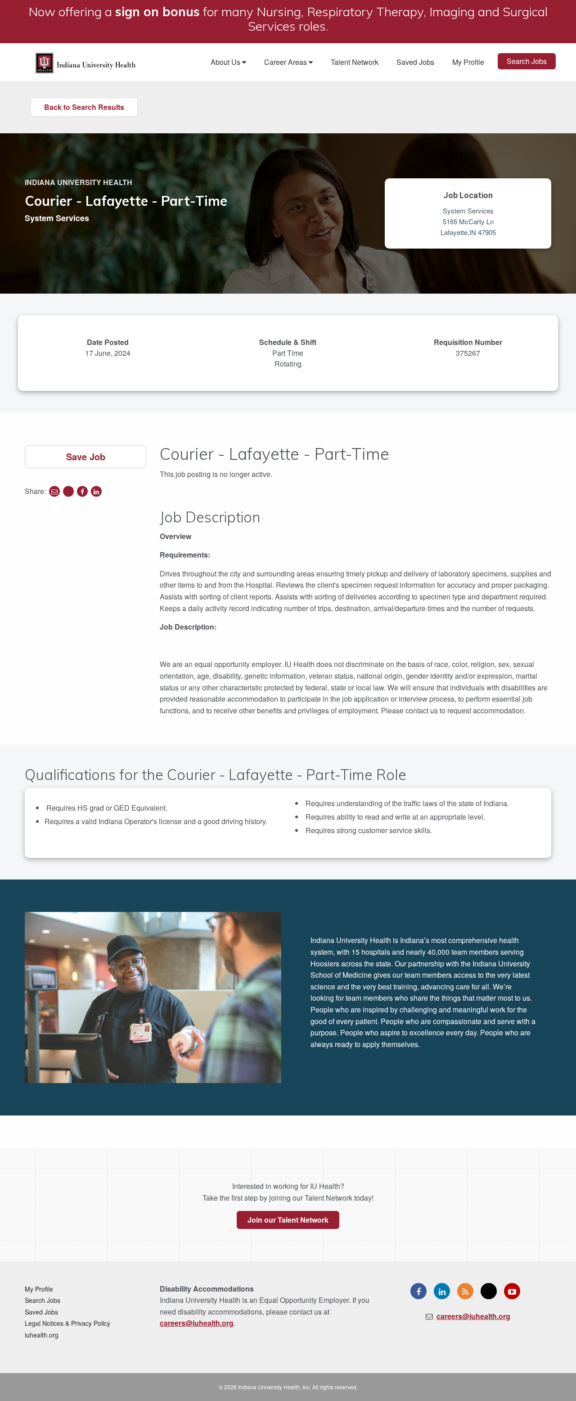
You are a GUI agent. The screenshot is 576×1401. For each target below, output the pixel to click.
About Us (226, 62)
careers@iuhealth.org (197, 1323)
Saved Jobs (415, 62)
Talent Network (354, 62)
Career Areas (286, 62)
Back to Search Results (84, 107)
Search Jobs (527, 61)
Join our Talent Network (288, 1220)
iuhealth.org (41, 1334)
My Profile (468, 62)
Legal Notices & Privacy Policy (67, 1323)
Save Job (85, 456)
